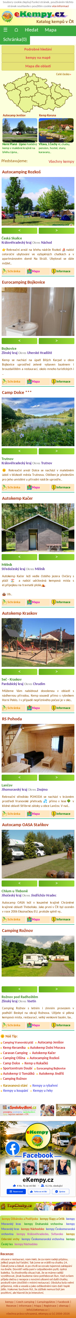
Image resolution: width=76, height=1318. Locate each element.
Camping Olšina (14, 1058)
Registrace (50, 1305)
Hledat (31, 30)
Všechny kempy (61, 162)
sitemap (64, 1305)
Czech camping (25, 1302)
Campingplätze (46, 1302)
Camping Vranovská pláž (18, 1042)
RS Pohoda (12, 719)
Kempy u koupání (15, 1091)
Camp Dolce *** (17, 392)
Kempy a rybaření (45, 1085)
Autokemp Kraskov (19, 613)
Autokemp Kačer (17, 498)
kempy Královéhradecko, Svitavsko (40, 1234)
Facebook (63, 1302)
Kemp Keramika (14, 1048)
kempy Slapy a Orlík (52, 1219)
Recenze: (7, 1254)
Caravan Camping (15, 1053)
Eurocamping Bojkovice (23, 282)
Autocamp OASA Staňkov (25, 825)
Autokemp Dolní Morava (47, 1048)
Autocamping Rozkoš (21, 172)
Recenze (11, 1305)
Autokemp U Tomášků (18, 1074)
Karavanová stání (15, 1085)
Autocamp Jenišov (51, 1042)
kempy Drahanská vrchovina (43, 1224)
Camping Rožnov (17, 931)
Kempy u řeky (43, 1091)
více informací (60, 6)
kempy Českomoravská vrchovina (43, 1239)
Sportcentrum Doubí (17, 1068)
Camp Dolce (11, 1063)
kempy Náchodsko (32, 1229)
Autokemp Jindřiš (51, 1074)
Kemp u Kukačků (36, 1063)
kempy (9, 1302)
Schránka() (15, 39)
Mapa (51, 30)
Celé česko (63, 74)
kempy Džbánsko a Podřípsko (20, 1219)
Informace (25, 1305)
